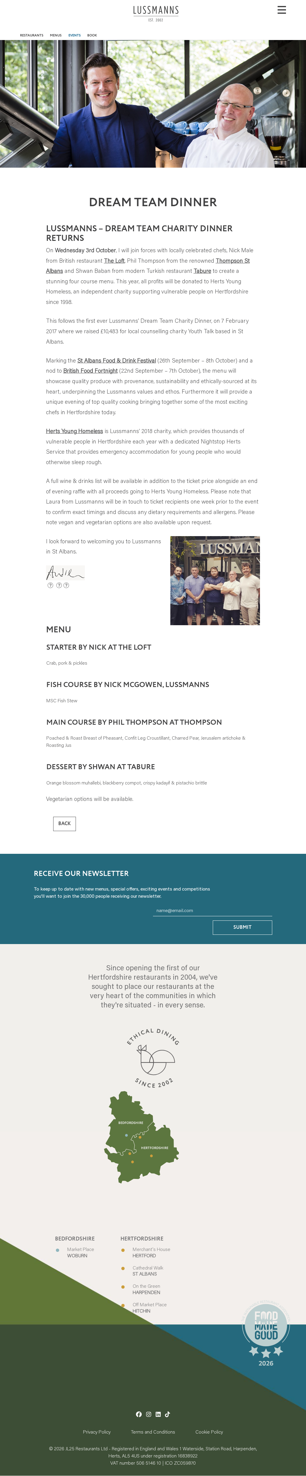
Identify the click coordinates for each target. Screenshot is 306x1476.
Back (64, 823)
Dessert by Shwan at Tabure (100, 767)
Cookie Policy (209, 1431)
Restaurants (31, 35)
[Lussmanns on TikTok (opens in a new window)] (167, 1414)
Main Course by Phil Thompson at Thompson (134, 723)
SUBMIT (242, 927)
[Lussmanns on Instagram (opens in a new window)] (148, 1414)
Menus (56, 35)
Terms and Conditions (153, 1431)
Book (92, 35)
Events (74, 35)
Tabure (202, 270)
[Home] (156, 18)
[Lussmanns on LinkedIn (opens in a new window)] (158, 1414)
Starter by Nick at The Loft (98, 648)
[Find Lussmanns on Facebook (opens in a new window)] (139, 1414)
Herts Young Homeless (74, 431)
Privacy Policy (97, 1431)
